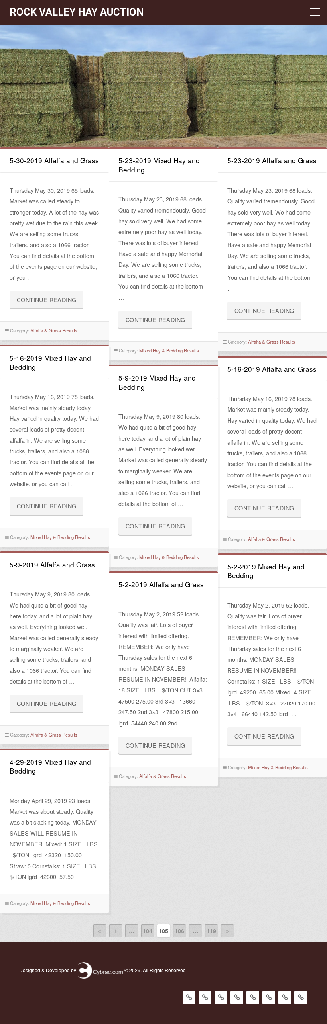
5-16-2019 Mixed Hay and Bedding (50, 362)
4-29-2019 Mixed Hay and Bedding (50, 766)
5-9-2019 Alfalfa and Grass (52, 564)
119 (211, 931)
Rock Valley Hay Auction (77, 12)
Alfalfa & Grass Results (53, 330)
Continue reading (50, 301)
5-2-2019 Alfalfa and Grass (161, 584)
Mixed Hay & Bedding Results (169, 350)
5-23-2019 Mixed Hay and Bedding (159, 164)
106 (179, 931)
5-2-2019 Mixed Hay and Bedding (266, 570)
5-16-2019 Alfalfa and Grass (272, 369)
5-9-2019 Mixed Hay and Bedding (157, 382)
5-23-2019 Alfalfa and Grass (272, 160)
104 (147, 931)
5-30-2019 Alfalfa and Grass (54, 160)
